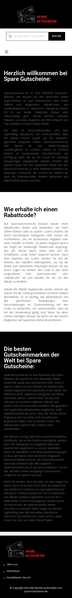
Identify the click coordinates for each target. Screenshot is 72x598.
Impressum (13, 571)
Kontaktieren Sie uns (19, 577)
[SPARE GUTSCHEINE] (36, 16)
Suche (56, 36)
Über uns (12, 564)
